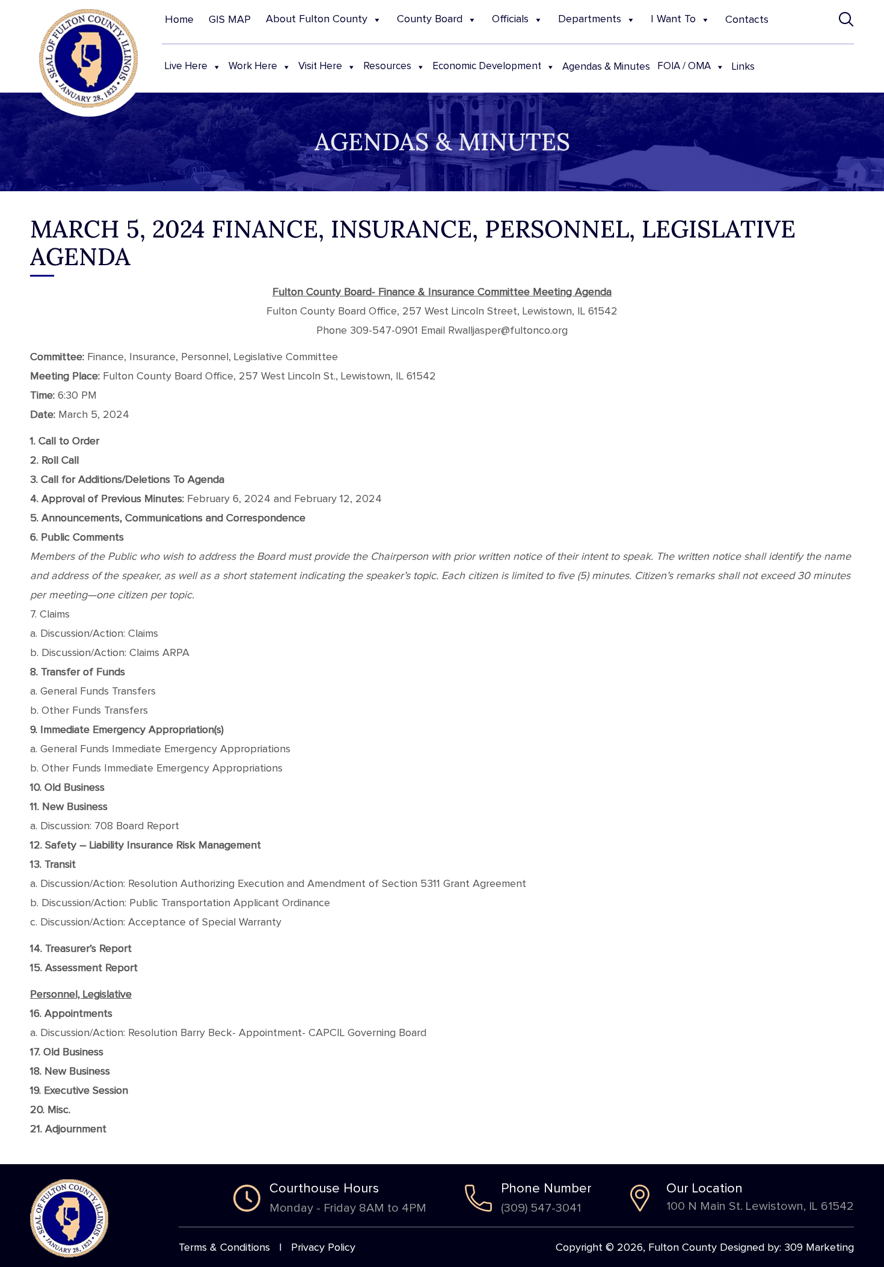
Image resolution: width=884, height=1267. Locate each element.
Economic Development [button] (486, 66)
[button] (846, 19)
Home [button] (179, 19)
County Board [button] (429, 19)
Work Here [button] (253, 66)
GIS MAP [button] (230, 19)
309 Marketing (819, 1247)
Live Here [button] (186, 66)
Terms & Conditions (224, 1247)
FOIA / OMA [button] (684, 66)
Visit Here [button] (320, 66)
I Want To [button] (673, 19)
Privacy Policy (323, 1247)
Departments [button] (589, 19)
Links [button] (743, 67)
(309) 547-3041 (541, 1208)
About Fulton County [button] (316, 19)
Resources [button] (387, 66)
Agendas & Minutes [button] (606, 67)
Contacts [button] (747, 19)
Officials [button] (510, 19)
